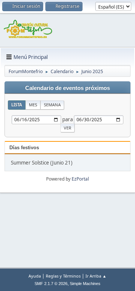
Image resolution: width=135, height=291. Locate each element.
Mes (33, 104)
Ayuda (34, 276)
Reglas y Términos (63, 276)
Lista (16, 104)
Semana (52, 104)
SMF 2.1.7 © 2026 (51, 283)
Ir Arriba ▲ (96, 276)
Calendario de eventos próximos (67, 88)
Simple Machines (85, 283)
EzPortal (80, 179)
